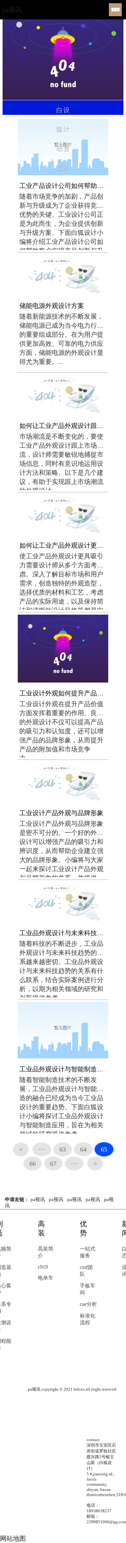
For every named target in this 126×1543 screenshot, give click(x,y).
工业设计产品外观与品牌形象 (61, 812)
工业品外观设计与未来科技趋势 (64, 932)
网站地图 (13, 1538)
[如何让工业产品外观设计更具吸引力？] (63, 514)
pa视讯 (12, 9)
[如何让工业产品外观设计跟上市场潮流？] (63, 394)
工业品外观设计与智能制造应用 (64, 1069)
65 (104, 1149)
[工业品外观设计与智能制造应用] (63, 1029)
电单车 (45, 1278)
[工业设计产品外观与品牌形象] (63, 781)
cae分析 (88, 1304)
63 (62, 1149)
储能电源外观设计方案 (51, 305)
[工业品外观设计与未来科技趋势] (63, 901)
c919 (43, 1267)
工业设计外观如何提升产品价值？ (67, 693)
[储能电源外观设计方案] (63, 274)
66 (32, 1163)
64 (83, 1149)
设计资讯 (66, 139)
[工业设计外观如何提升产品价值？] (63, 647)
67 (53, 1163)
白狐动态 (59, 139)
